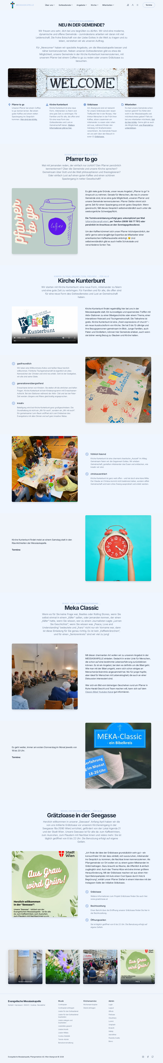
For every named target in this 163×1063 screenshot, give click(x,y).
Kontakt (11, 1005)
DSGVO (26, 1005)
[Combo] (128, 5)
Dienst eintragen (89, 1008)
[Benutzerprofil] (132, 5)
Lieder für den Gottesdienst (68, 1011)
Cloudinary (112, 1018)
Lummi (111, 1021)
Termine (149, 5)
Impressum (19, 1005)
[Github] (152, 1056)
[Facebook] (147, 1056)
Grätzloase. (100, 136)
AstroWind (112, 1035)
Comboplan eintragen (66, 1008)
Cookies (33, 1005)
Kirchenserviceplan (90, 1004)
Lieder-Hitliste (63, 1033)
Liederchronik (63, 1029)
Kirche (94, 5)
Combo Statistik (64, 1036)
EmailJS (111, 1028)
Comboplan (62, 1004)
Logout (111, 1008)
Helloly (111, 1031)
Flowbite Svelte (114, 1038)
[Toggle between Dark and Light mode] (137, 5)
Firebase (112, 1015)
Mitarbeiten (107, 5)
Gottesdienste (65, 5)
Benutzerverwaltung (65, 1043)
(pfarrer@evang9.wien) (97, 221)
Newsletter (41, 1005)
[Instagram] (143, 1056)
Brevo (111, 1041)
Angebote (81, 5)
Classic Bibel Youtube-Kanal (99, 692)
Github (111, 1011)
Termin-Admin (63, 1039)
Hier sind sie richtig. (28, 119)
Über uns (49, 5)
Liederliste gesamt (65, 1026)
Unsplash (112, 1025)
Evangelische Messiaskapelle (24, 1001)
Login (111, 1004)
